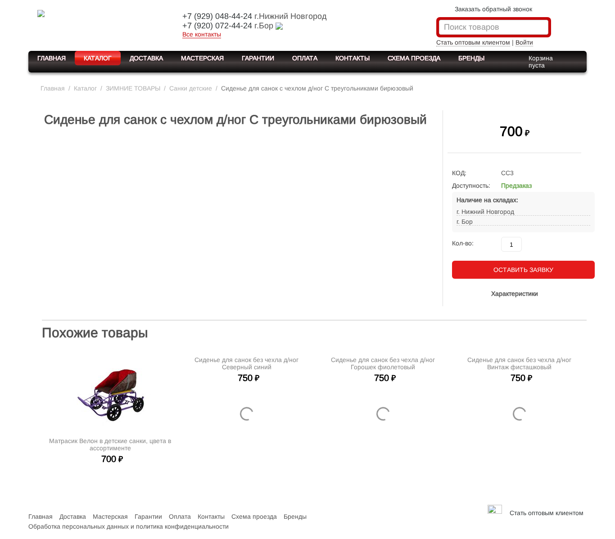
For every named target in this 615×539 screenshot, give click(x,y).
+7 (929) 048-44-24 (217, 16)
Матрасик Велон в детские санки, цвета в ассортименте (110, 444)
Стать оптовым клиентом (473, 42)
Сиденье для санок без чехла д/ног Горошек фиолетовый (383, 444)
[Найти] (541, 28)
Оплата (304, 58)
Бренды (471, 58)
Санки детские (190, 88)
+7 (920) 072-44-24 (217, 25)
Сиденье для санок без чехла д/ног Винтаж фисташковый (519, 444)
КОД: (459, 173)
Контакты (352, 58)
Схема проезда (414, 58)
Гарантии (258, 58)
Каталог (98, 58)
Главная (51, 58)
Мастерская (202, 58)
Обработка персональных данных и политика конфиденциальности (128, 526)
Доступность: (471, 185)
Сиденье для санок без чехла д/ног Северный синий (246, 444)
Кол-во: (463, 243)
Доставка (146, 58)
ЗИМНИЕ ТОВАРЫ (133, 88)
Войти (524, 42)
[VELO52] (98, 24)
